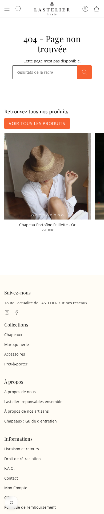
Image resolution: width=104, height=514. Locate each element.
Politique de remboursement (30, 507)
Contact (11, 478)
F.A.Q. (9, 468)
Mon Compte (15, 487)
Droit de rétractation (22, 458)
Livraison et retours (21, 448)
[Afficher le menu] (7, 8)
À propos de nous (20, 391)
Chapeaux (13, 334)
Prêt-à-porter (15, 363)
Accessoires (14, 354)
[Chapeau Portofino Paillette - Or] (47, 176)
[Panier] (96, 8)
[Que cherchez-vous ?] (84, 72)
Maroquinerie (16, 344)
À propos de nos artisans (26, 411)
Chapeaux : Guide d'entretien (30, 421)
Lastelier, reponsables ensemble (33, 401)
